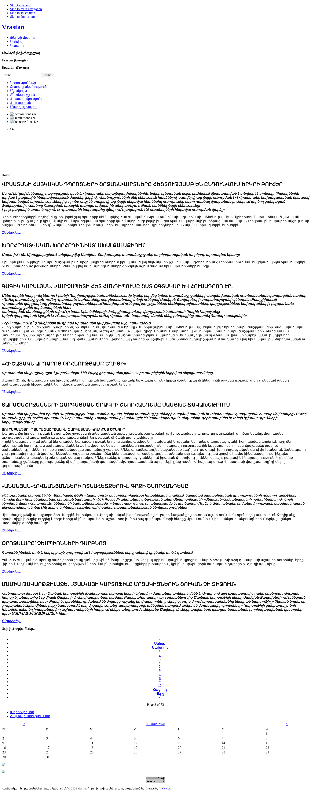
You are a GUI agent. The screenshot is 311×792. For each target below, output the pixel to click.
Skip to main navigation (26, 9)
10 (159, 685)
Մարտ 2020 (155, 724)
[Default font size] (23, 118)
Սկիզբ (159, 643)
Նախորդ (160, 647)
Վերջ (160, 693)
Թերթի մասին (22, 37)
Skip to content (20, 5)
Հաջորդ (160, 689)
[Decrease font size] (24, 122)
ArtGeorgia (165, 788)
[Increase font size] (23, 114)
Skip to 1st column (22, 13)
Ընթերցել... (11, 232)
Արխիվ (16, 41)
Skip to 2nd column (23, 16)
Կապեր (17, 45)
